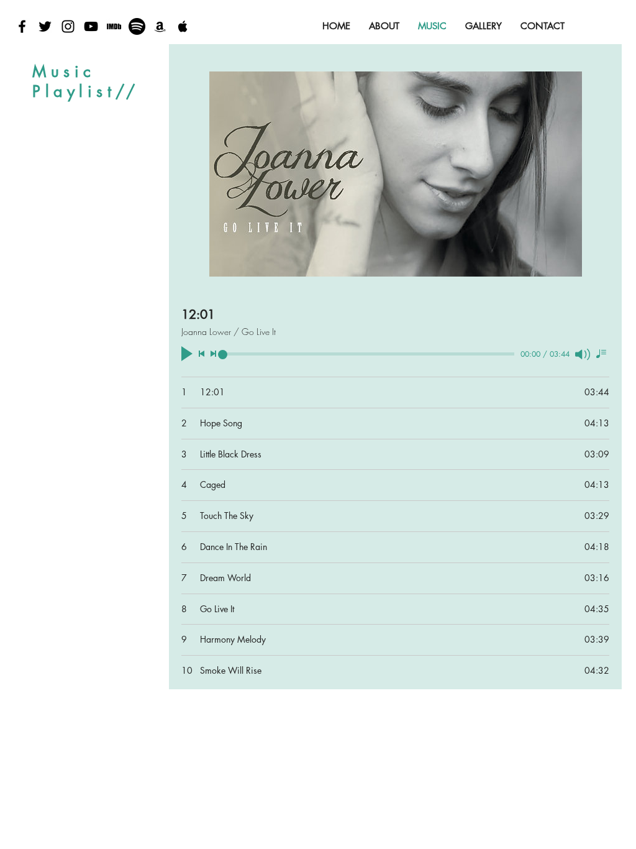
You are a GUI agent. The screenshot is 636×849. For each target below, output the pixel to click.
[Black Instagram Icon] (68, 26)
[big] (114, 26)
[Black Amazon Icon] (160, 26)
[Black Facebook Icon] (22, 26)
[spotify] (137, 26)
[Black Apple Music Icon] (183, 26)
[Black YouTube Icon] (91, 26)
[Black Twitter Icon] (45, 26)
